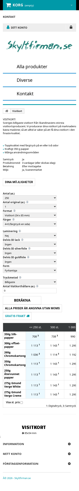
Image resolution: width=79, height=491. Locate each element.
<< (30, 327)
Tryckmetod (10, 277)
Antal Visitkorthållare (16, 286)
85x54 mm (30, 433)
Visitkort (17, 111)
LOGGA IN (71, 27)
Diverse (24, 80)
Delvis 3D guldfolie (14, 257)
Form (6, 266)
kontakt (9, 17)
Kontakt (25, 93)
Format (7, 211)
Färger (7, 219)
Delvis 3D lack (11, 240)
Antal (6, 193)
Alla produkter (32, 66)
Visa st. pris (13, 402)
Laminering (10, 231)
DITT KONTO (19, 27)
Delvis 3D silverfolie (15, 248)
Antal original (11, 202)
